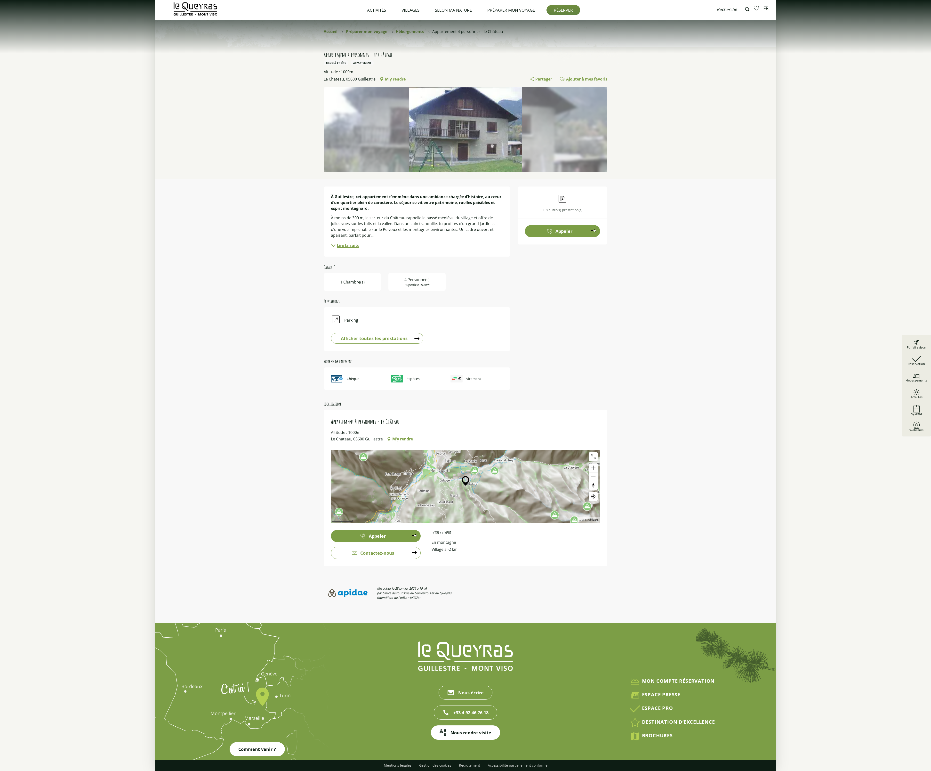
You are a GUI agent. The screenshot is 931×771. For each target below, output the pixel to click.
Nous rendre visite (470, 733)
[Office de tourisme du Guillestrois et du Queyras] (195, 11)
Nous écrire (471, 693)
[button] (733, 8)
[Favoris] (757, 8)
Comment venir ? (257, 749)
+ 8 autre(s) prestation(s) (562, 210)
